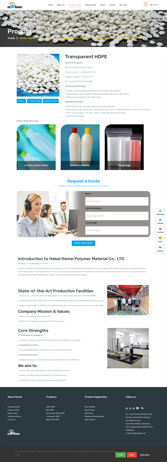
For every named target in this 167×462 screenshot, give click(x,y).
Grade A (21, 101)
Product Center (75, 5)
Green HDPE (27, 38)
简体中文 (156, 5)
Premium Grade (34, 101)
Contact (112, 5)
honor (102, 5)
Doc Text (123, 5)
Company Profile (14, 407)
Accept (120, 454)
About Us (61, 5)
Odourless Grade (50, 101)
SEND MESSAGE (83, 243)
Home (50, 5)
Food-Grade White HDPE (72, 38)
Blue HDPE (45, 38)
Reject (131, 454)
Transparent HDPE (103, 38)
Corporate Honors (14, 416)
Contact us (12, 419)
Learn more (144, 454)
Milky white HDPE (129, 38)
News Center (90, 5)
